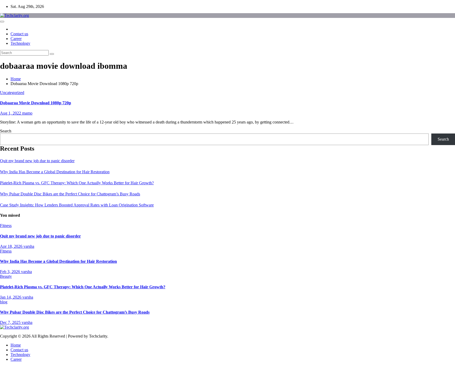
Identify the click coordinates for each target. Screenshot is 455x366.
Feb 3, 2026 (10, 271)
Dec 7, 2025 (11, 322)
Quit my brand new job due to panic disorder (37, 161)
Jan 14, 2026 (11, 297)
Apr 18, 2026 (11, 246)
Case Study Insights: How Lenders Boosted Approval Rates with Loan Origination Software (77, 205)
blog (3, 302)
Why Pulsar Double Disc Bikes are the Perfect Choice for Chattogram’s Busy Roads (70, 194)
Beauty (6, 276)
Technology (20, 43)
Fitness (6, 225)
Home (16, 79)
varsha (28, 246)
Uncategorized (12, 92)
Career (16, 38)
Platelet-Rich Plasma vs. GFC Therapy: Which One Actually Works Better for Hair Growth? (77, 183)
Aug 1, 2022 (11, 113)
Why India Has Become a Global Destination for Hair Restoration (55, 172)
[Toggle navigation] (2, 21)
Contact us (19, 34)
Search (5, 131)
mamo (27, 113)
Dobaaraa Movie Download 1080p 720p (35, 103)
